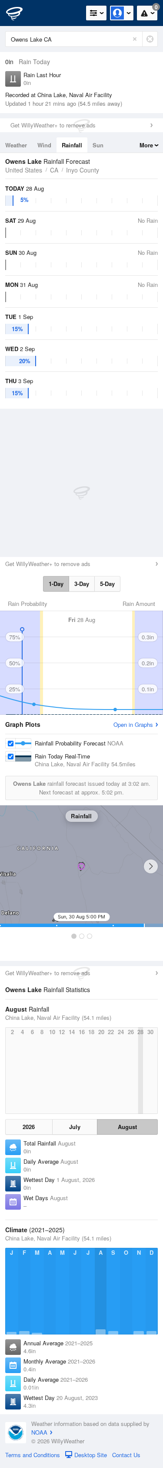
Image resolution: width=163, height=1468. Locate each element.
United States (23, 170)
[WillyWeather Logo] (19, 13)
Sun (98, 145)
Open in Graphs (133, 724)
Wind (44, 145)
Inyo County (82, 170)
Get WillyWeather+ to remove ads (53, 125)
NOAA (39, 1432)
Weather (16, 145)
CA (54, 170)
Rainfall (72, 145)
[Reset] (134, 39)
